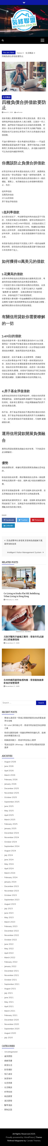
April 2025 (9, 815)
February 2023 (10, 926)
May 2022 (9, 948)
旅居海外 (8, 1078)
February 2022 (10, 962)
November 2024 (11, 837)
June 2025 (9, 806)
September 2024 (11, 846)
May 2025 (9, 810)
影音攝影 (8, 1069)
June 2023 (9, 913)
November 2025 (11, 793)
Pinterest (38, 520)
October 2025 (10, 797)
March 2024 (9, 873)
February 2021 (10, 1015)
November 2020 (11, 1024)
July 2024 (8, 855)
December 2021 (11, 971)
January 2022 (10, 966)
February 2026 (10, 779)
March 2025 (9, 819)
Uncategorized (10, 1051)
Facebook (9, 520)
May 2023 (9, 917)
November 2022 (11, 935)
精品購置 (8, 1096)
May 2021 (9, 1002)
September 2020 (11, 1028)
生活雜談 (7, 97)
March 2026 (9, 775)
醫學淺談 (8, 1105)
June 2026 (9, 766)
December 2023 (11, 886)
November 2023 (11, 890)
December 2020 (11, 1019)
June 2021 (9, 997)
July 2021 (8, 993)
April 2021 (9, 1006)
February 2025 (10, 824)
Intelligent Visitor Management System (24, 552)
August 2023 (10, 904)
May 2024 (9, 864)
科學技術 (8, 1092)
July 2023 (8, 908)
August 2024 (10, 850)
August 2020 (10, 1033)
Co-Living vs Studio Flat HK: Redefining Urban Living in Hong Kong (22, 595)
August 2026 (10, 761)
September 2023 (11, 899)
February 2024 (10, 877)
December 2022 (11, 930)
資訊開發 (8, 1100)
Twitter (23, 520)
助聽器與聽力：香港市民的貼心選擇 (20, 740)
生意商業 (8, 1083)
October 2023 (10, 895)
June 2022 (9, 944)
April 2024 (9, 868)
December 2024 (11, 833)
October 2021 (10, 979)
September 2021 (11, 984)
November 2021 (11, 975)
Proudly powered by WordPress (20, 1137)
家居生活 (8, 1065)
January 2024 (10, 882)
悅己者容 (8, 1074)
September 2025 (11, 801)
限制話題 (8, 1109)
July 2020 (8, 1037)
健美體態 (8, 1056)
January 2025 (10, 828)
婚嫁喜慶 (8, 1060)
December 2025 (11, 788)
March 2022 (9, 957)
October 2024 (10, 841)
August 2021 (10, 988)
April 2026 (9, 770)
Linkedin (9, 525)
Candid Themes (33, 1140)
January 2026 (10, 784)
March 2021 (9, 1011)
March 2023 (9, 922)
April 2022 (9, 953)
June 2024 (9, 859)
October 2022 (10, 939)
